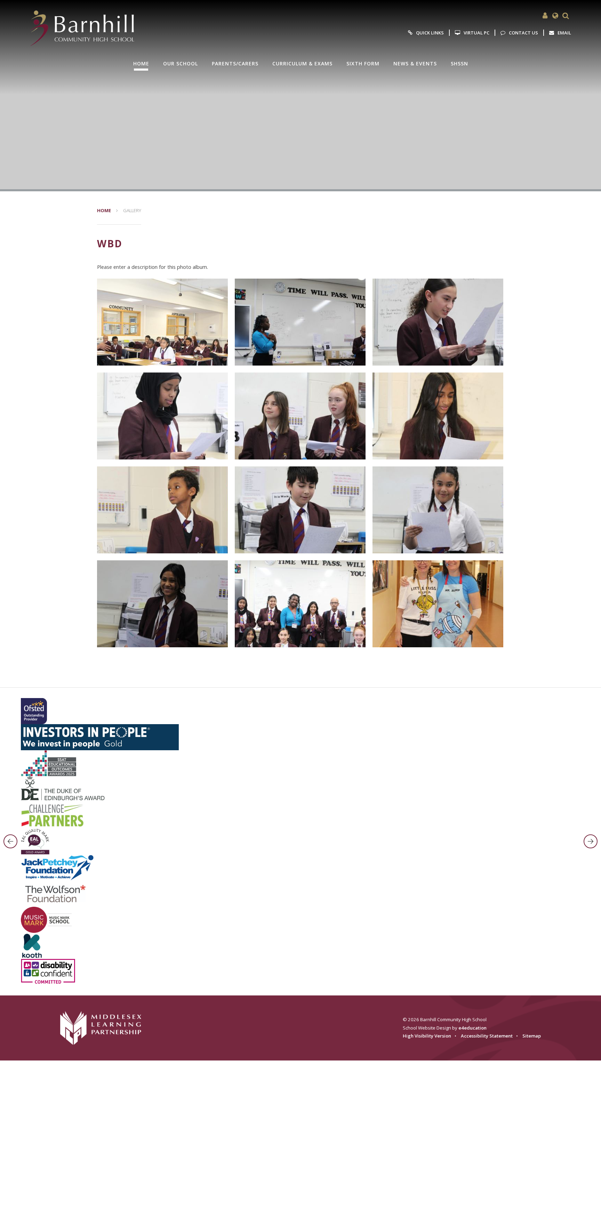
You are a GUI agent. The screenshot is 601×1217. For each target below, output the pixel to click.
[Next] (591, 841)
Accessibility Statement (487, 1036)
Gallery (132, 210)
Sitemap (531, 1036)
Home (104, 210)
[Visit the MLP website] (105, 1028)
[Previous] (10, 841)
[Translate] (555, 15)
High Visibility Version (427, 1036)
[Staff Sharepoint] (545, 15)
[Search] (566, 15)
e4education (472, 1028)
